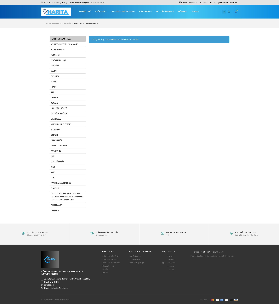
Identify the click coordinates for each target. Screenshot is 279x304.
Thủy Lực (55, 188)
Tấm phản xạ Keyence (61, 183)
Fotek (53, 81)
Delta (53, 71)
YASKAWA (55, 210)
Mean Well (56, 119)
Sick (52, 172)
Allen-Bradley (58, 49)
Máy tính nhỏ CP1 (59, 113)
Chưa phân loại (58, 60)
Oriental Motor (59, 145)
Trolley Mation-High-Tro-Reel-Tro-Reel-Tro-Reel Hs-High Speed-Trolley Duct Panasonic (67, 196)
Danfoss (55, 65)
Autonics (55, 55)
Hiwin (53, 87)
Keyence (54, 97)
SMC (52, 177)
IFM (52, 92)
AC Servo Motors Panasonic (64, 44)
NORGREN (55, 129)
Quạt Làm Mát (57, 161)
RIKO (53, 167)
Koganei (55, 103)
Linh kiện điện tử (59, 108)
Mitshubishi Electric (61, 124)
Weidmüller (56, 205)
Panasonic (56, 151)
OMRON (54, 135)
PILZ (52, 156)
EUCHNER (55, 76)
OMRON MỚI (56, 140)
